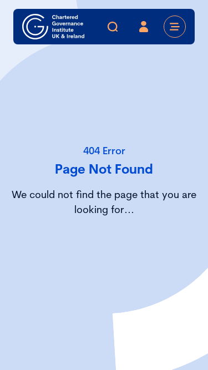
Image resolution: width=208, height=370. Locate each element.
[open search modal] (113, 27)
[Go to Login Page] (144, 27)
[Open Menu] (175, 27)
